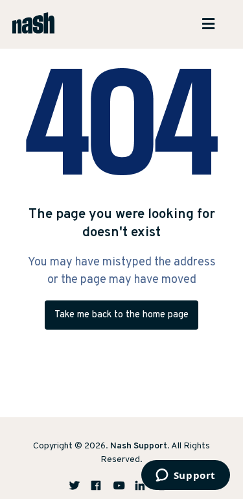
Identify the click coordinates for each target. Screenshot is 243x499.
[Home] (33, 24)
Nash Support (138, 446)
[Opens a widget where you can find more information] (185, 476)
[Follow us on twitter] (79, 485)
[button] (213, 24)
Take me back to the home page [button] (121, 315)
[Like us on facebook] (101, 485)
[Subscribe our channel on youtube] (123, 485)
